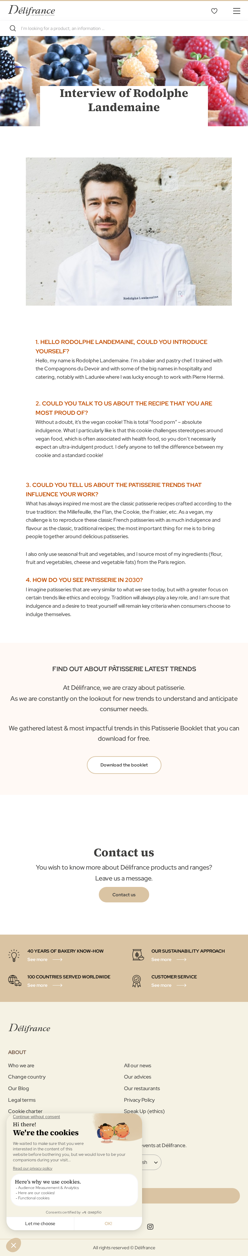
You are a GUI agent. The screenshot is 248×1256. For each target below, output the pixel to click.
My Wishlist (214, 10)
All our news (137, 1065)
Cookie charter (25, 1111)
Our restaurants (142, 1088)
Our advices (137, 1076)
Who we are (21, 1065)
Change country (27, 1076)
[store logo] (31, 10)
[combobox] (124, 28)
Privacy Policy (139, 1100)
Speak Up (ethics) (144, 1111)
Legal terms (22, 1100)
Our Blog (18, 1088)
